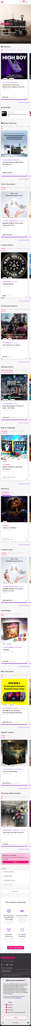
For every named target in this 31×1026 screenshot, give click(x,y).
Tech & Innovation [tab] (9, 50)
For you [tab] (3, 187)
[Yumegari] (14, 631)
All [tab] (2, 50)
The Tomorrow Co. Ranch (11, 345)
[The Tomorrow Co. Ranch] (14, 326)
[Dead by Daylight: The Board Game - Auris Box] (14, 387)
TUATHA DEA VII (7, 284)
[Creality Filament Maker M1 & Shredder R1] (14, 144)
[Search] (20, 2)
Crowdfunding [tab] (18, 187)
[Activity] (23, 2)
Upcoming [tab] (10, 187)
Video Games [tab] (24, 370)
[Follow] (3, 644)
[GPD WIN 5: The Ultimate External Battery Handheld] (14, 692)
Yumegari (5, 650)
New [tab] (12, 492)
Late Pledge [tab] (26, 187)
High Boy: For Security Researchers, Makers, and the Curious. (13, 87)
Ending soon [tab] (19, 553)
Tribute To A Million (9, 528)
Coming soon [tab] (5, 492)
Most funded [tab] (11, 553)
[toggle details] (27, 99)
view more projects (23, 102)
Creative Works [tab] (20, 50)
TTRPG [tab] (17, 370)
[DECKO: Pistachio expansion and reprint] (14, 448)
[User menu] (26, 2)
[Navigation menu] (29, 2)
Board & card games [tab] (7, 370)
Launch (15, 862)
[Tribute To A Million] (14, 509)
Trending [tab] (4, 553)
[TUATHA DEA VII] (14, 265)
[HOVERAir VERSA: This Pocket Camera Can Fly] (14, 204)
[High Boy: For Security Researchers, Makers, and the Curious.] (14, 66)
